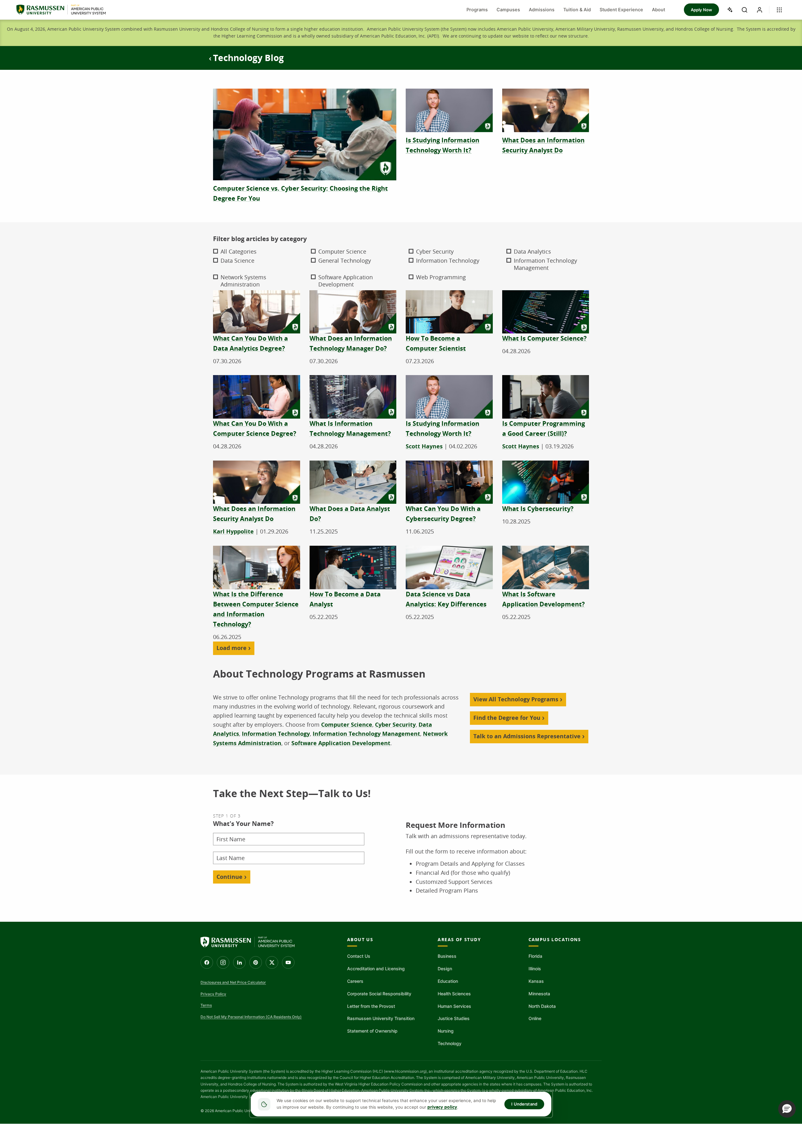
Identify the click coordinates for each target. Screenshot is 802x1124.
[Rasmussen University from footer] (247, 942)
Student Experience (621, 10)
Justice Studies (454, 1018)
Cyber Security (395, 725)
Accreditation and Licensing (376, 968)
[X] (272, 962)
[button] (787, 1109)
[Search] (744, 9)
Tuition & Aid (577, 10)
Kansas (536, 981)
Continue (229, 877)
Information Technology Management (366, 734)
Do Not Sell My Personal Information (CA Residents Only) (251, 1016)
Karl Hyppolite (233, 531)
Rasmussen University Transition (380, 1018)
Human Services (454, 1006)
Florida (535, 956)
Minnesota (539, 993)
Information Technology (276, 734)
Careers (355, 981)
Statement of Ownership (372, 1031)
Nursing (446, 1031)
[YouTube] (288, 962)
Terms (206, 1005)
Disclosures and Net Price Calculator (233, 982)
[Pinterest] (255, 962)
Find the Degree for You (506, 718)
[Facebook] (206, 962)
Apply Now (701, 9)
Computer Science (346, 725)
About (658, 10)
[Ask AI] (729, 9)
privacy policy (442, 1107)
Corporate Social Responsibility (379, 993)
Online (535, 1018)
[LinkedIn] (239, 962)
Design (445, 968)
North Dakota (542, 1006)
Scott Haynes (424, 446)
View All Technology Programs (515, 699)
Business (447, 956)
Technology (449, 1043)
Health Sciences (454, 993)
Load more (231, 648)
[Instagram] (223, 962)
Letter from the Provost (371, 1006)
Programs (477, 10)
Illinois (535, 968)
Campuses (508, 10)
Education (448, 981)
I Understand (524, 1103)
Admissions (542, 10)
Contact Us (358, 956)
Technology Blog (248, 58)
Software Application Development (340, 743)
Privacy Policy (213, 994)
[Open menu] (779, 9)
